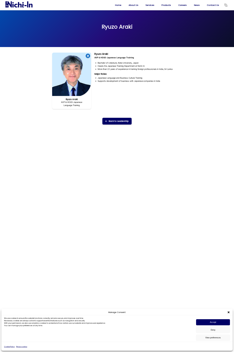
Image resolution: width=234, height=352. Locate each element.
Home (118, 5)
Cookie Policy (9, 346)
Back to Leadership (119, 121)
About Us (133, 5)
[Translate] (226, 5)
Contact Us (213, 5)
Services (150, 5)
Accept (213, 322)
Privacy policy (21, 346)
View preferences (213, 337)
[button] (228, 312)
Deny (213, 330)
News (197, 5)
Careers (182, 5)
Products (166, 5)
